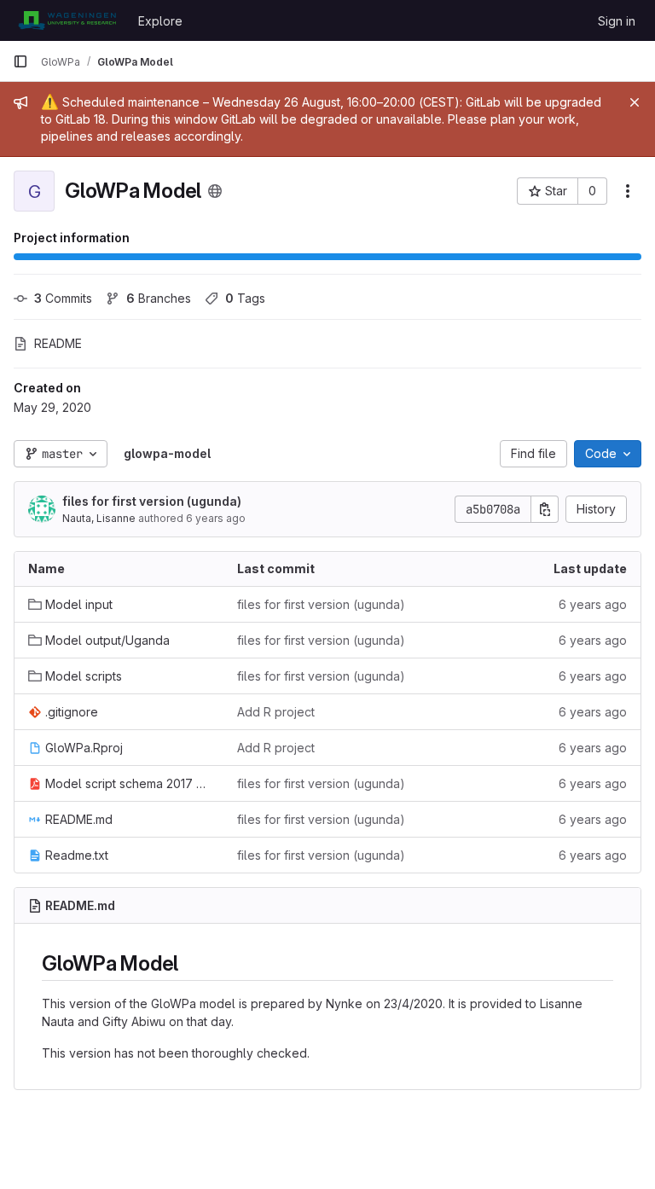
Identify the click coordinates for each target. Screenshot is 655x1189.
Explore (160, 21)
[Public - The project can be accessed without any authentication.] (215, 191)
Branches (158, 298)
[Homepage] (67, 20)
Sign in (616, 21)
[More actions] (627, 191)
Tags (245, 298)
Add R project (276, 712)
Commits (63, 298)
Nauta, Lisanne (99, 518)
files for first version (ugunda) (151, 501)
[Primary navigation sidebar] (20, 61)
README (58, 343)
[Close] (634, 102)
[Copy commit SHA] (545, 509)
